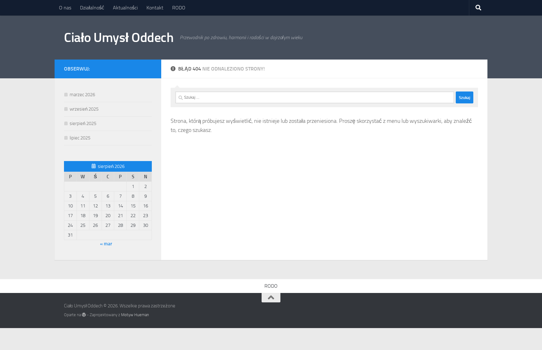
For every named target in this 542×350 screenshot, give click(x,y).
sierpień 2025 (83, 123)
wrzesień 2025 (84, 109)
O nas (65, 8)
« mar (106, 244)
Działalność (92, 8)
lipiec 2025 (80, 138)
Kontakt (154, 8)
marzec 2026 (82, 94)
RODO (178, 8)
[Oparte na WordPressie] (84, 315)
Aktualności (125, 8)
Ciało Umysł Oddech (118, 37)
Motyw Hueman (135, 314)
